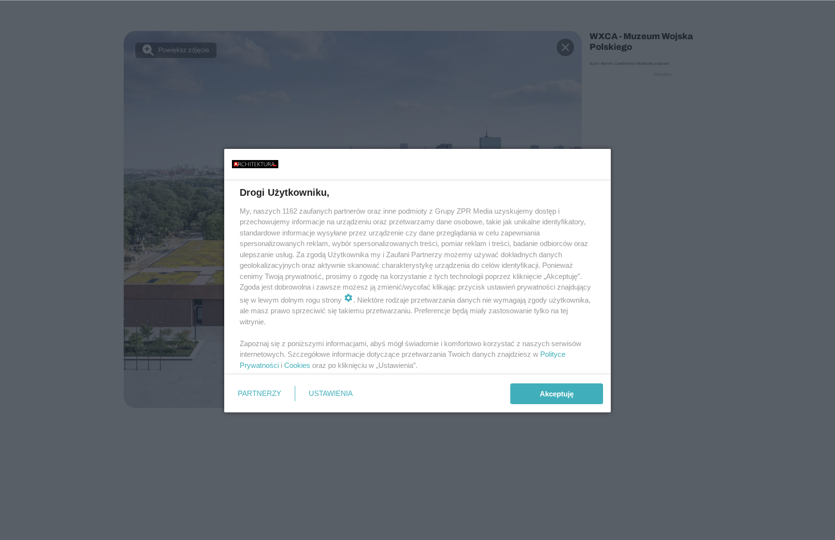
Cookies (297, 365)
